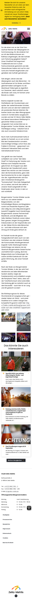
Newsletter (6, 524)
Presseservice (7, 519)
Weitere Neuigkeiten (16, 460)
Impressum (6, 529)
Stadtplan (6, 515)
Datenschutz (7, 533)
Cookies (5, 538)
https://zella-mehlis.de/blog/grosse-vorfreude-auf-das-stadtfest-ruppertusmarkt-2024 (15, 306)
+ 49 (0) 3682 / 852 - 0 (11, 486)
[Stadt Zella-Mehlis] (9, 28)
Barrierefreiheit (8, 542)
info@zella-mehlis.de (12, 491)
